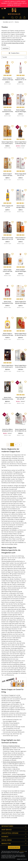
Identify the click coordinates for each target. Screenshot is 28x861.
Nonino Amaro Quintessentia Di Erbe (12, 762)
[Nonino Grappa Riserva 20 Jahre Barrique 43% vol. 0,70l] (20, 323)
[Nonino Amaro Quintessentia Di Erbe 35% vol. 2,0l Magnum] (7, 291)
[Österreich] (5, 8)
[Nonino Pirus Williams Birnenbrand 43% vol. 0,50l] (7, 419)
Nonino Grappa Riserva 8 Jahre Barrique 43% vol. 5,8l (20, 366)
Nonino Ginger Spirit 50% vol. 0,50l (21, 398)
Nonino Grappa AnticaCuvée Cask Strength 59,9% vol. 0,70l (7, 270)
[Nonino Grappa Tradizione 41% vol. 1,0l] (20, 67)
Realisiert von (19, 859)
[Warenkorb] (24, 17)
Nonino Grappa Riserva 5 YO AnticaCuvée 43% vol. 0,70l (7, 142)
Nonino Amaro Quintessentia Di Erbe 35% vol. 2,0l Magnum (7, 302)
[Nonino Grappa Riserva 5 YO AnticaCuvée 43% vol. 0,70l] (7, 131)
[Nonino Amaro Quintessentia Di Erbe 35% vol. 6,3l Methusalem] (7, 387)
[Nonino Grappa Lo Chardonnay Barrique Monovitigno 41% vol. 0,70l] (7, 67)
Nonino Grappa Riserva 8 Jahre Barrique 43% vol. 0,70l (20, 142)
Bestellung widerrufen (14, 847)
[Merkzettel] (16, 17)
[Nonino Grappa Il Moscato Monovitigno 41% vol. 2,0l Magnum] (20, 259)
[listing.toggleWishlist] (12, 62)
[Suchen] (12, 17)
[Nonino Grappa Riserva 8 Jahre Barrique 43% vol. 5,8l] (20, 355)
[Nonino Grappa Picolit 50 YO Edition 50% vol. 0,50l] (20, 419)
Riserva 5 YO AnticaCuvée (14, 39)
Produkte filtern (15, 53)
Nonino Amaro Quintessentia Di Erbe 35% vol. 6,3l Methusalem (7, 398)
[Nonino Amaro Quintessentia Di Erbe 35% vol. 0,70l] (7, 99)
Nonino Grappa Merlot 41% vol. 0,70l (20, 174)
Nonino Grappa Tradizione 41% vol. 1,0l (20, 78)
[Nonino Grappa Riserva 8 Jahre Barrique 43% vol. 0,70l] (20, 131)
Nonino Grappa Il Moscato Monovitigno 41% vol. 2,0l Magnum (20, 270)
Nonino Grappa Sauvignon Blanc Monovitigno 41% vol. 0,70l (20, 206)
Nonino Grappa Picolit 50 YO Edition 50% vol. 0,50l (20, 430)
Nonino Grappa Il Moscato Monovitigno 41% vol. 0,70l (20, 110)
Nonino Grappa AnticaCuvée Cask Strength (14, 776)
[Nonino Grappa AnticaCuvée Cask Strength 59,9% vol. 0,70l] (7, 259)
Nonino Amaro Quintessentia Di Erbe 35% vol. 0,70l (7, 110)
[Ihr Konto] (20, 17)
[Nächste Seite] (19, 444)
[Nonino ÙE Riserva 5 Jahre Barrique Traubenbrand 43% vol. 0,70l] (20, 227)
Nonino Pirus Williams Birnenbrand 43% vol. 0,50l (7, 430)
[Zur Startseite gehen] (14, 11)
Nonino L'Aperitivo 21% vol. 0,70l (7, 206)
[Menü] (3, 17)
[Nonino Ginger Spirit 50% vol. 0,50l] (20, 387)
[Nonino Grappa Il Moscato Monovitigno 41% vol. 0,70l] (20, 99)
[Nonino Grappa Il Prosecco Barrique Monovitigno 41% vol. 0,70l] (7, 163)
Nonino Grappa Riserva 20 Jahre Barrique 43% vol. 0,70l (20, 334)
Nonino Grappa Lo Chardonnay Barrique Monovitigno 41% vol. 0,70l (7, 78)
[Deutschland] (2, 8)
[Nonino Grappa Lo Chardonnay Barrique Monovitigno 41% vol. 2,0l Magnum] (7, 323)
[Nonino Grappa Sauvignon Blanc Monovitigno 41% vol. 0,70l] (20, 195)
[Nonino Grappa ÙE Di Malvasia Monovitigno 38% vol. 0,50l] (20, 291)
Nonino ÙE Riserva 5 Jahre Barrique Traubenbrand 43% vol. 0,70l (20, 238)
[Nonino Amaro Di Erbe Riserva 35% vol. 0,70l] (7, 227)
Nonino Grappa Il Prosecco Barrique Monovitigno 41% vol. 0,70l (7, 174)
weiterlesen (5, 48)
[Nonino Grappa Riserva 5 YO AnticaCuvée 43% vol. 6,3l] (7, 355)
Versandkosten (22, 851)
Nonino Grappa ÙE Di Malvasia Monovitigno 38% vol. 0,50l (20, 302)
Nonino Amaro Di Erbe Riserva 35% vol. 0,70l (7, 238)
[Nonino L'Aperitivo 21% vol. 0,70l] (7, 195)
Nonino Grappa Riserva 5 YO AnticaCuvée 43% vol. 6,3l (7, 366)
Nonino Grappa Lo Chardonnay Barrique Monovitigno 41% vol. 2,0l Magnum (7, 334)
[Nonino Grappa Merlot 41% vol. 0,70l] (20, 163)
